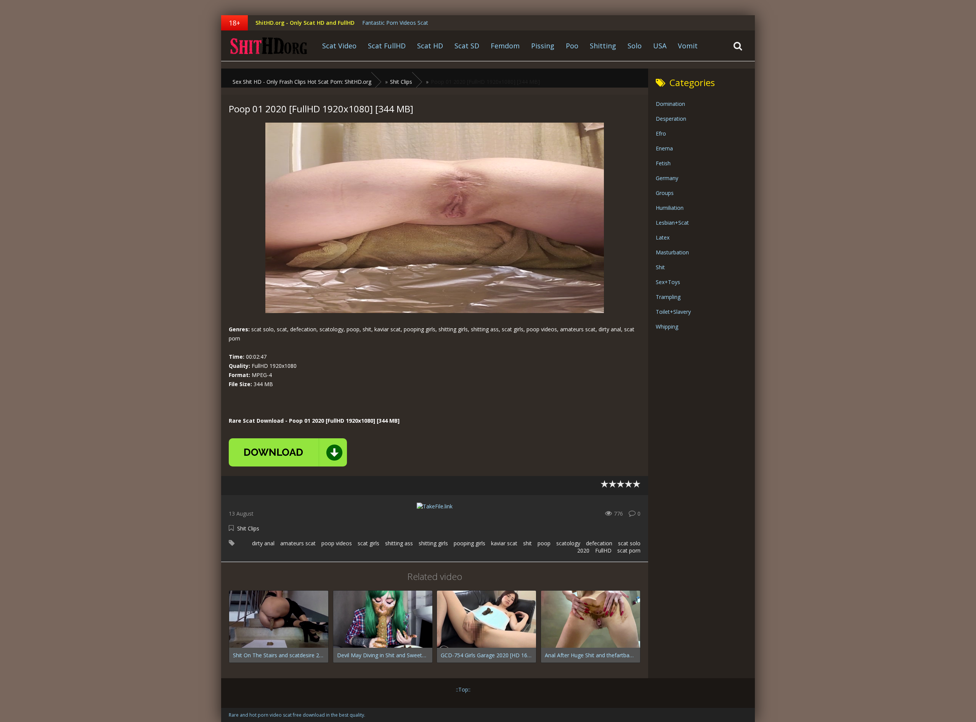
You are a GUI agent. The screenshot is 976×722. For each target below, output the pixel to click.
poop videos (336, 543)
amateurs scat (298, 543)
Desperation (671, 118)
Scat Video (339, 45)
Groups (665, 192)
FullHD (603, 550)
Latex (662, 237)
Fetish (663, 163)
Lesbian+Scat (672, 222)
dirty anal (263, 543)
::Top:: (463, 689)
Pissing (542, 45)
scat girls (368, 543)
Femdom (505, 45)
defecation (599, 543)
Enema (664, 148)
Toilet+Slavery (673, 311)
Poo (572, 45)
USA (659, 45)
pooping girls (469, 543)
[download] (288, 452)
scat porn (628, 550)
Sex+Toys (668, 282)
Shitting (603, 45)
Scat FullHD (387, 45)
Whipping (667, 326)
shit (527, 543)
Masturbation (672, 252)
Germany (667, 178)
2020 (583, 550)
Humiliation (670, 207)
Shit (660, 267)
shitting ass (399, 543)
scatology (568, 543)
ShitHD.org (268, 45)
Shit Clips (248, 528)
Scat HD (430, 45)
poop (544, 543)
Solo (635, 45)
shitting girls (433, 543)
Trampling (668, 296)
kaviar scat (504, 543)
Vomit (688, 45)
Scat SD (466, 45)
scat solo (629, 543)
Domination (670, 103)
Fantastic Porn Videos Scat (395, 22)
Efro (661, 133)
